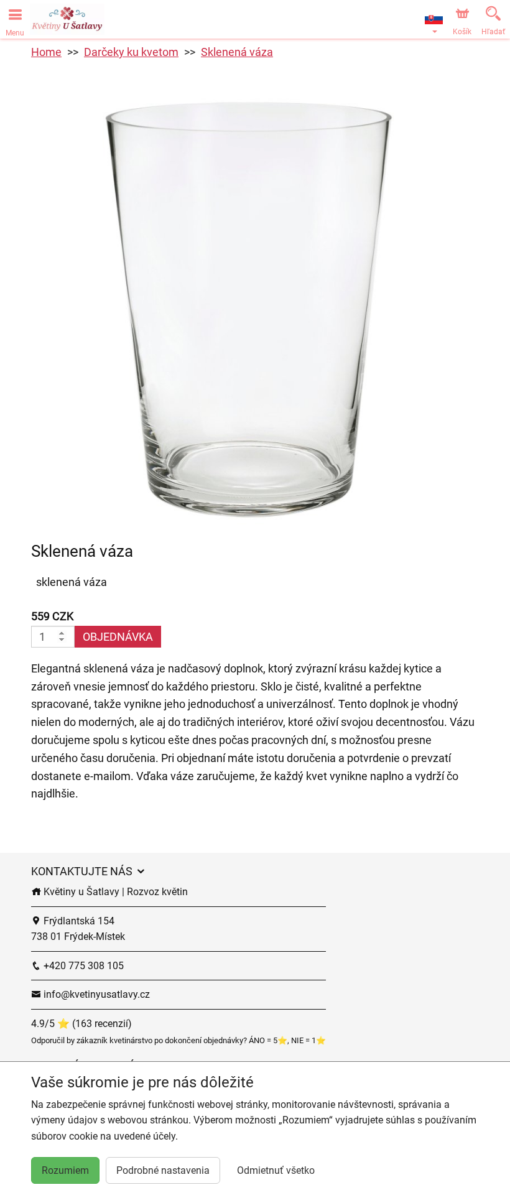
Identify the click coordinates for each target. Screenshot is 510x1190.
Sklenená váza (237, 51)
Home (46, 51)
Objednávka (118, 636)
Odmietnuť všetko (276, 1170)
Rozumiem (65, 1170)
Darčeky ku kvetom (131, 51)
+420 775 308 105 (82, 966)
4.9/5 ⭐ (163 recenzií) (81, 1024)
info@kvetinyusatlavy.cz (95, 994)
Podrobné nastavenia (163, 1170)
